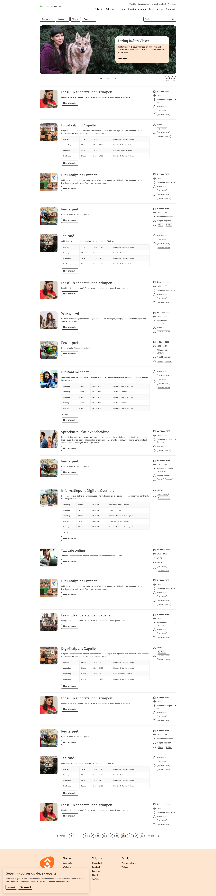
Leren (122, 9)
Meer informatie (69, 103)
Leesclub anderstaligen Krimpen (86, 92)
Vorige (62, 836)
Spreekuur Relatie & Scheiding (85, 432)
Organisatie (67, 863)
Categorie (46, 19)
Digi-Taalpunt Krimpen (79, 175)
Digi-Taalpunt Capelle (78, 125)
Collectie (99, 9)
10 (92, 836)
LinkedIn (95, 875)
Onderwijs (171, 9)
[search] (173, 19)
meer (66, 414)
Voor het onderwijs (129, 863)
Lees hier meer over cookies (59, 881)
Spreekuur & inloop (164, 136)
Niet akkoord (25, 887)
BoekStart (169, 225)
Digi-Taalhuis (162, 110)
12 (104, 836)
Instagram (96, 871)
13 (111, 836)
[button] (101, 78)
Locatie (61, 19)
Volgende (152, 836)
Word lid (132, 4)
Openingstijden (144, 4)
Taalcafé (67, 236)
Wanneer (87, 19)
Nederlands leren (163, 114)
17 (136, 836)
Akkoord (11, 887)
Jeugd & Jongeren (137, 9)
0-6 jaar (160, 225)
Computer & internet (164, 375)
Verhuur (125, 867)
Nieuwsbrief (97, 863)
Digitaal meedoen (75, 372)
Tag (74, 19)
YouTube (95, 879)
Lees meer (122, 58)
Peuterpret (69, 209)
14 (117, 836)
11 (98, 836)
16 (129, 836)
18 (142, 836)
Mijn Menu (172, 4)
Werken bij (67, 867)
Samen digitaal (162, 494)
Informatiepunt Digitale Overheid (87, 490)
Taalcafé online (73, 550)
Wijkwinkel (70, 313)
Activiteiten (111, 9)
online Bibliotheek (159, 4)
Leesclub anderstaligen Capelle (85, 615)
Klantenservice (155, 9)
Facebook (96, 867)
